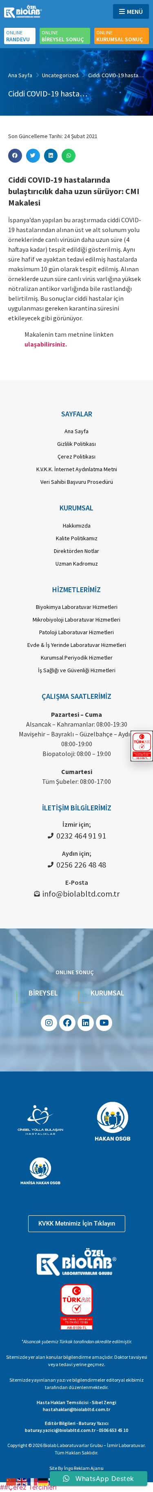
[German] (43, 1481)
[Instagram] (49, 1023)
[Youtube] (104, 1023)
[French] (32, 1481)
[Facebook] (67, 1023)
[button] (15, 156)
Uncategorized (60, 75)
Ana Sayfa (20, 75)
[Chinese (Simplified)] (11, 1481)
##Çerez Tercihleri (28, 1487)
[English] (22, 1481)
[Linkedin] (86, 1023)
